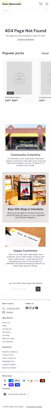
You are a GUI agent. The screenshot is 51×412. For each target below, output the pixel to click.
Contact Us (6, 329)
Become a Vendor (9, 368)
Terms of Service (9, 358)
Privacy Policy (8, 355)
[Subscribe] (38, 289)
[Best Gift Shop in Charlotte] (25, 190)
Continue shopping (25, 39)
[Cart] (41, 4)
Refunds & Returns (9, 352)
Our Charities (7, 341)
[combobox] (25, 10)
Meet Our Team (8, 338)
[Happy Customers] (25, 237)
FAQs (4, 326)
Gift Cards (6, 332)
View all (45, 53)
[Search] (47, 10)
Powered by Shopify (34, 407)
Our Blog (5, 335)
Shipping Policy (8, 361)
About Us (6, 322)
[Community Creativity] (25, 137)
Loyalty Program (9, 364)
